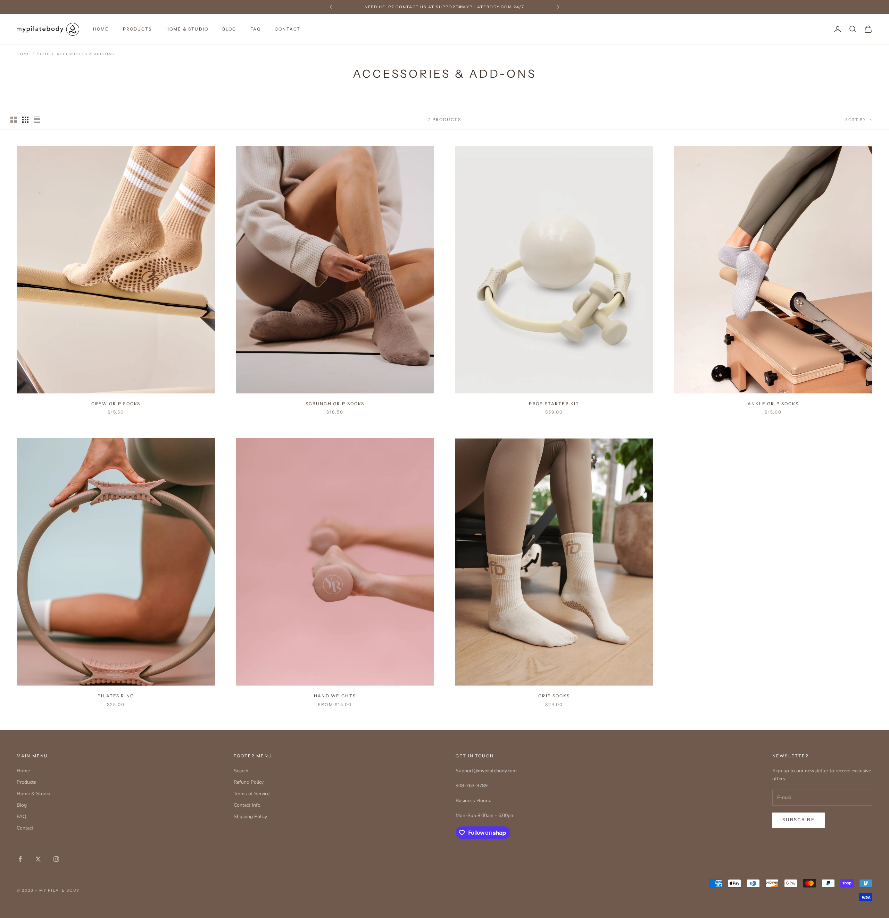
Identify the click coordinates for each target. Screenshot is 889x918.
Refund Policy (249, 782)
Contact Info (247, 805)
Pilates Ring (116, 695)
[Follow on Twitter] (38, 859)
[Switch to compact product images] (37, 119)
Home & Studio (187, 29)
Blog (229, 29)
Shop (43, 54)
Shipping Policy (250, 816)
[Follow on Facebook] (20, 859)
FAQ (255, 29)
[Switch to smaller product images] (25, 119)
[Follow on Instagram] (56, 859)
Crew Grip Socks (115, 403)
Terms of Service (251, 793)
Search (241, 770)
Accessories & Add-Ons (85, 54)
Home (101, 29)
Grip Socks (554, 695)
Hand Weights (335, 695)
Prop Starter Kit (554, 403)
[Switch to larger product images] (13, 119)
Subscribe (798, 820)
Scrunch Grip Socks (335, 403)
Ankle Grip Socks (773, 403)
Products (137, 29)
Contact (287, 29)
